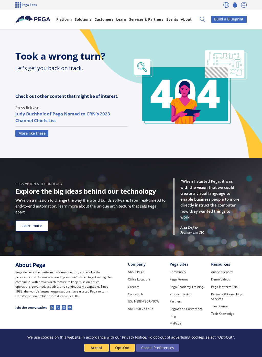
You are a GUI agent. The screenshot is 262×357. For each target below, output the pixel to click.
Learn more (31, 225)
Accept (96, 347)
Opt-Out (122, 347)
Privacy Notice (134, 337)
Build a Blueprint (229, 19)
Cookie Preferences (157, 347)
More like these (32, 133)
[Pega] (32, 19)
